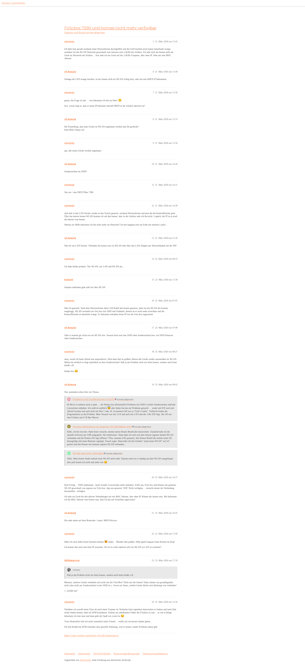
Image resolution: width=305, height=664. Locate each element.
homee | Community (13, 3)
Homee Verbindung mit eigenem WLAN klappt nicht (102, 426)
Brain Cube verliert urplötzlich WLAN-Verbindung (91, 635)
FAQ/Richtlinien (102, 653)
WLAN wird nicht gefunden (88, 453)
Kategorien (84, 653)
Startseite (69, 653)
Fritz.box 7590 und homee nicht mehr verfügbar (110, 27)
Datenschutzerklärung (155, 653)
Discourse (85, 660)
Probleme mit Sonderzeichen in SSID (93, 399)
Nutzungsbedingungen (127, 653)
